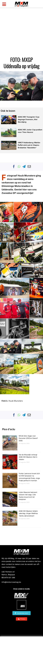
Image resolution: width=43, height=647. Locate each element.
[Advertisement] (21, 642)
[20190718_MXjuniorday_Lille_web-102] (21, 601)
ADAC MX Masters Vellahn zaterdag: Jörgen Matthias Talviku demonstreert (28, 513)
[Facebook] (14, 166)
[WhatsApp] (19, 166)
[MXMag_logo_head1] (21, 2)
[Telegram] (24, 166)
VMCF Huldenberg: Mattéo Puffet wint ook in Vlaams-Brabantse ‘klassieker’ (29, 145)
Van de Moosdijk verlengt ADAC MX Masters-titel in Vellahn (28, 457)
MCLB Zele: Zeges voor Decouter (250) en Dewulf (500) (28, 438)
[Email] (29, 166)
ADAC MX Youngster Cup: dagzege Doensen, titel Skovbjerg (29, 119)
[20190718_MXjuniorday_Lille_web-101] (21, 594)
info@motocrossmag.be (11, 582)
